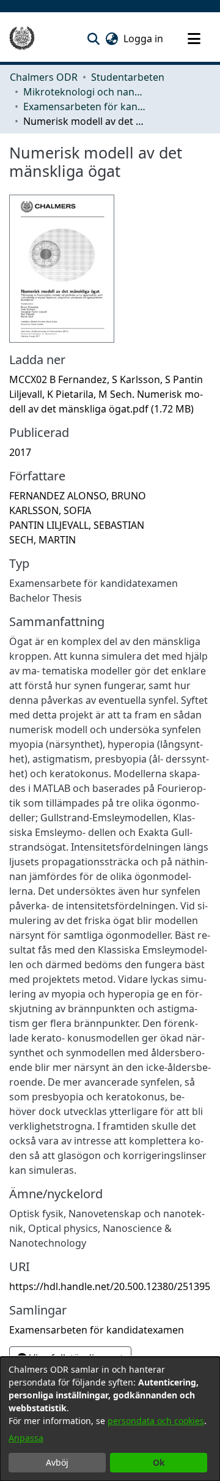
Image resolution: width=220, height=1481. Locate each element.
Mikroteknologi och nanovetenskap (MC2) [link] (84, 92)
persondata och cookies (156, 1421)
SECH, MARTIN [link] (42, 540)
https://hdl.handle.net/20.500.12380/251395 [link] (109, 1286)
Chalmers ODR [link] (44, 77)
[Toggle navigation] (194, 38)
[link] (106, 394)
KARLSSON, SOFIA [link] (50, 510)
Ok (159, 1462)
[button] (93, 38)
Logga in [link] (143, 38)
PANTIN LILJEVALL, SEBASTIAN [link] (76, 525)
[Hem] (22, 38)
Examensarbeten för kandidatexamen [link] (84, 106)
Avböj (57, 1462)
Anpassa (26, 1438)
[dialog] (110, 1419)
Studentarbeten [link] (127, 77)
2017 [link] (20, 452)
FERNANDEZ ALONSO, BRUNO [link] (77, 495)
